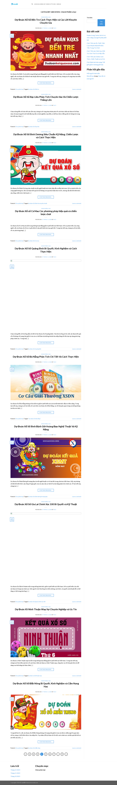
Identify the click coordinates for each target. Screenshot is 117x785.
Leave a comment (76, 89)
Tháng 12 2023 (15, 770)
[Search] (32, 4)
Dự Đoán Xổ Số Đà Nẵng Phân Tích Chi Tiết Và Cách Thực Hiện (46, 356)
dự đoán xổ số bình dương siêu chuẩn (37, 203)
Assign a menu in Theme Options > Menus (47, 4)
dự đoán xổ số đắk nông (34, 748)
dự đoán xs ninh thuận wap (35, 675)
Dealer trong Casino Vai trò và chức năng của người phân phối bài (96, 37)
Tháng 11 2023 (15, 773)
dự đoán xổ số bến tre (33, 89)
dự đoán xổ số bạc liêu (33, 126)
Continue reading (45, 83)
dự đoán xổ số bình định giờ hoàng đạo (37, 496)
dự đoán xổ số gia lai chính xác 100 (36, 601)
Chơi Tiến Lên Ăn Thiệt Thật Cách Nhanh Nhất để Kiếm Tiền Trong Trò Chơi (96, 45)
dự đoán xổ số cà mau (33, 241)
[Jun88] (20, 4)
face (54, 28)
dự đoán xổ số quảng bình (34, 349)
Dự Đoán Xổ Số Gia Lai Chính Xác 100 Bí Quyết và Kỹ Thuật (46, 504)
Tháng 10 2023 (15, 776)
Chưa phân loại (46, 17)
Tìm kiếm (89, 17)
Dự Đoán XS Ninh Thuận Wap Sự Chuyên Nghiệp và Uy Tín (46, 609)
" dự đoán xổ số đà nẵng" (34, 418)
